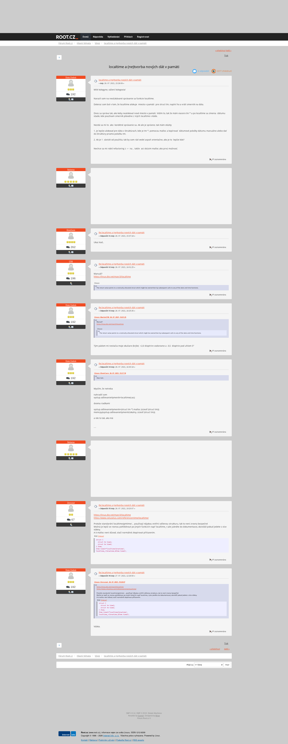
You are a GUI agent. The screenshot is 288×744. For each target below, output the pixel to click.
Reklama (71, 169)
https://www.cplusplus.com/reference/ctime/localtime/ (121, 517)
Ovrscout (71, 502)
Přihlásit (128, 37)
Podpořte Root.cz (123, 740)
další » (228, 50)
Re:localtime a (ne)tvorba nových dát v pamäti (121, 232)
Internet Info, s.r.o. (111, 735)
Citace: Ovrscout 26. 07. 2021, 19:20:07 (109, 582)
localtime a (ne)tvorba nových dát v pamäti (120, 79)
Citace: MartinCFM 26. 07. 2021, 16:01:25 (110, 317)
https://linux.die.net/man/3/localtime (112, 276)
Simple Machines (155, 713)
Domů (85, 37)
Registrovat (143, 37)
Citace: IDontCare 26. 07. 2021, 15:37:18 (110, 373)
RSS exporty (138, 740)
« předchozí (220, 50)
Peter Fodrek (71, 77)
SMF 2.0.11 (130, 713)
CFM (71, 261)
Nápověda (98, 37)
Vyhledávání (114, 37)
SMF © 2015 (142, 713)
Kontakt (84, 740)
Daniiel (141, 716)
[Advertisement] (144, 15)
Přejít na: (190, 665)
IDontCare (71, 230)
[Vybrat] (101, 536)
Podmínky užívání (107, 740)
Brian (158, 716)
